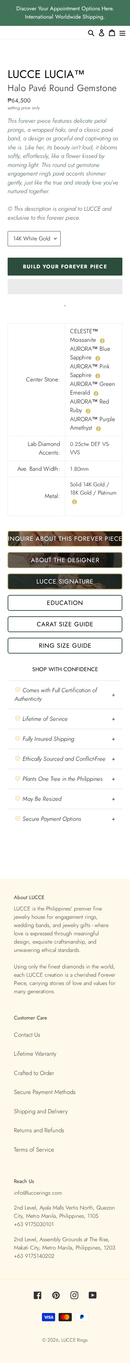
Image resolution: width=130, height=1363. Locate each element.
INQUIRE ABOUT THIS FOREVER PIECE (65, 538)
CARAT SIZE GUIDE (65, 624)
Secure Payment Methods (45, 1092)
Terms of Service (34, 1149)
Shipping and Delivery (41, 1111)
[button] (65, 286)
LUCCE (69, 1339)
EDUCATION (65, 602)
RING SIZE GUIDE (65, 645)
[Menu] (122, 32)
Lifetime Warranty (35, 1053)
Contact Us (27, 1035)
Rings (82, 1339)
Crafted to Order (34, 1073)
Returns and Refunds (39, 1130)
